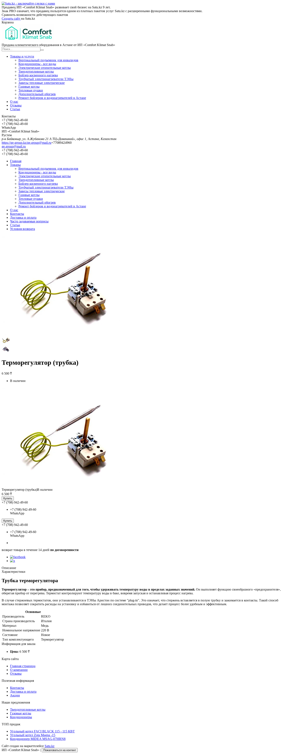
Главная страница (22, 666)
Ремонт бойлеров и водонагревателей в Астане (52, 98)
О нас (14, 101)
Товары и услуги (22, 56)
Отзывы (16, 105)
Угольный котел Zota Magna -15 (32, 735)
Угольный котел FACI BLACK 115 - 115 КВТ (42, 731)
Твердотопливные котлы (36, 71)
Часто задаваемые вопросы (29, 221)
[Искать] (42, 50)
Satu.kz (49, 746)
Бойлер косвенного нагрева (38, 75)
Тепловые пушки (30, 90)
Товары (15, 165)
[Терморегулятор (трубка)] (69, 486)
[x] (12, 561)
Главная (15, 161)
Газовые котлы (29, 86)
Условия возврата (22, 229)
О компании (19, 670)
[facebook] (18, 557)
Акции (15, 695)
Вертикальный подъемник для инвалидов (48, 60)
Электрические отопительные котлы (44, 67)
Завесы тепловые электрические (41, 83)
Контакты (17, 214)
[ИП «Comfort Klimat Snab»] (28, 41)
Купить (7, 498)
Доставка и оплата (23, 217)
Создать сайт (11, 18)
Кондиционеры (21, 717)
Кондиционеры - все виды (37, 64)
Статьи (15, 109)
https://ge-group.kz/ (14, 142)
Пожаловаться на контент (59, 750)
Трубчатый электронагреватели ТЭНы (45, 79)
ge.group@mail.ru (39, 142)
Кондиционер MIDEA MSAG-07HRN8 (38, 739)
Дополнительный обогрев (37, 94)
